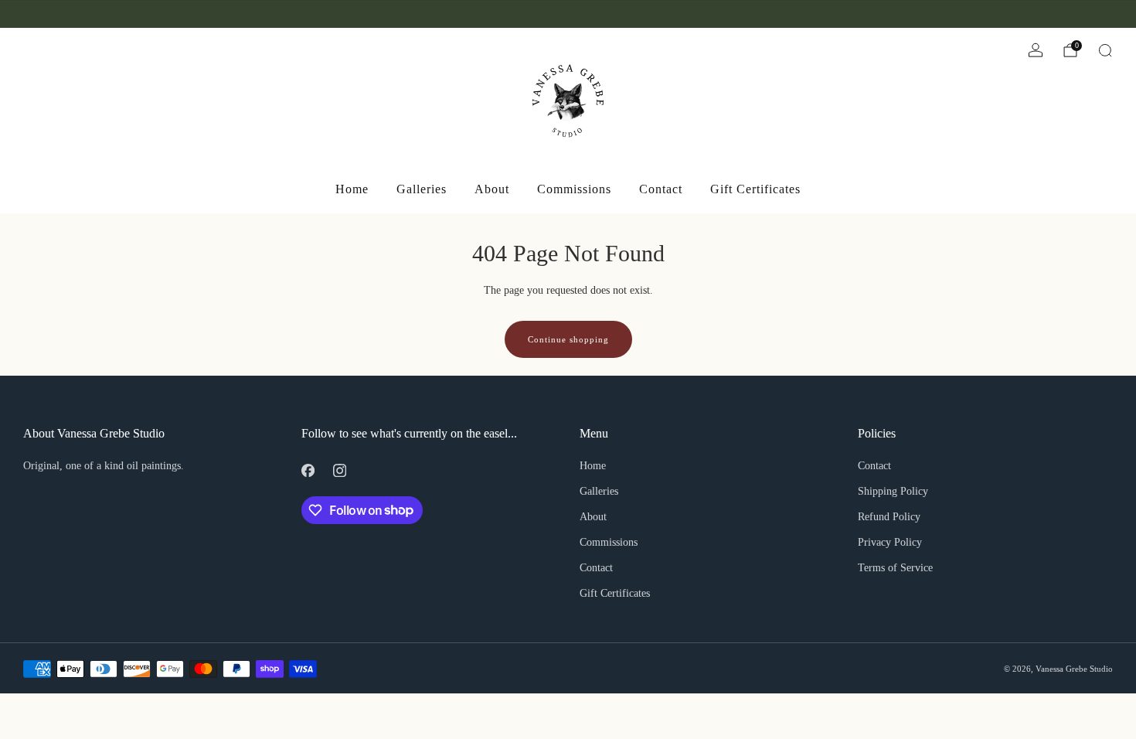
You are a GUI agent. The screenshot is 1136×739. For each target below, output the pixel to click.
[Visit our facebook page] (29, 14)
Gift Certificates (755, 189)
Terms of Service (895, 568)
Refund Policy (889, 517)
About (491, 189)
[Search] (1105, 50)
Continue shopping (568, 339)
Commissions (574, 189)
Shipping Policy (893, 491)
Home (352, 189)
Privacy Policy (890, 542)
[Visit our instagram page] (51, 14)
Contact (660, 189)
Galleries (421, 189)
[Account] (1035, 50)
